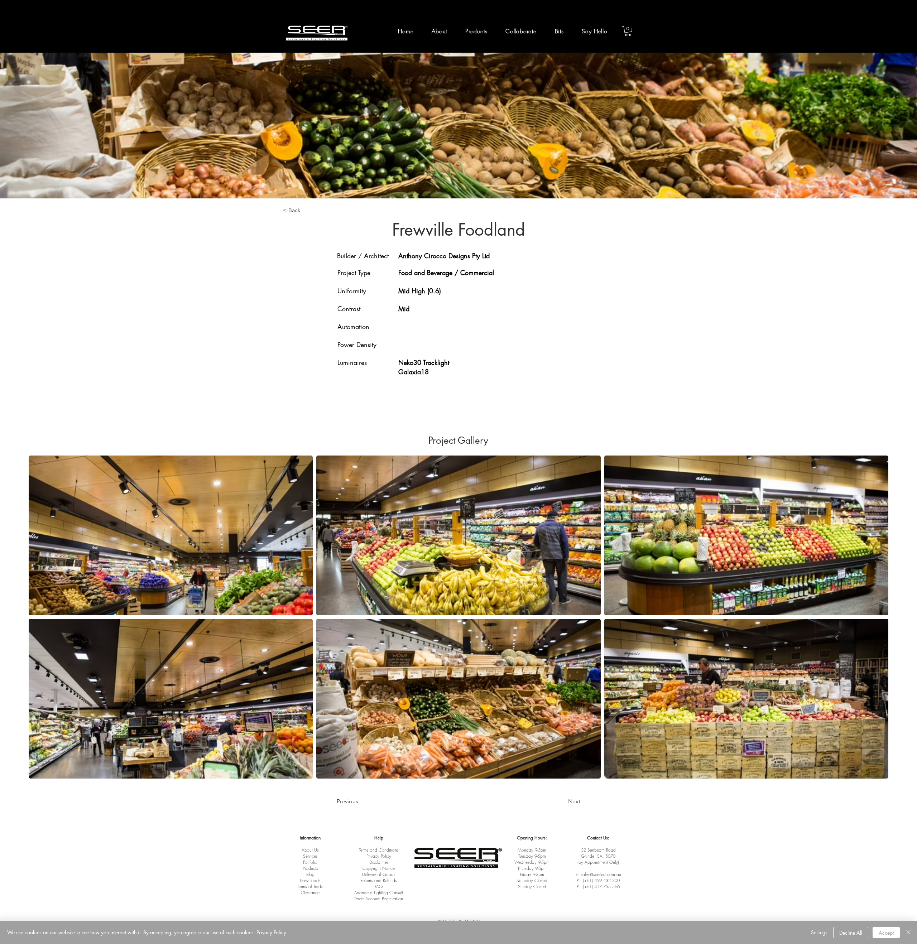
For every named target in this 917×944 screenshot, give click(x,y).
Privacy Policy (378, 856)
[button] (521, 31)
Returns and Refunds (378, 880)
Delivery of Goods (378, 874)
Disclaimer (378, 862)
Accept (886, 932)
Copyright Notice (379, 868)
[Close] (908, 932)
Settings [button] (819, 932)
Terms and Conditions (379, 850)
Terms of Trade (310, 886)
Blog (310, 874)
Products (310, 868)
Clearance (310, 893)
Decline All (850, 932)
